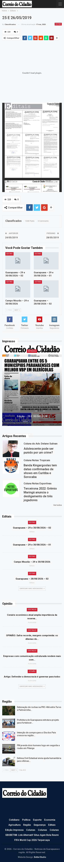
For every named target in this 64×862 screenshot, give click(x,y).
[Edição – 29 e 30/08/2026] (32, 385)
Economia (49, 819)
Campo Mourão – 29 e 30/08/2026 (32, 561)
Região (27, 824)
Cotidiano (14, 819)
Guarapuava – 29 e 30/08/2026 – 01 (32, 544)
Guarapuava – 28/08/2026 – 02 (32, 578)
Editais (58, 24)
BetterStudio (40, 857)
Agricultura (14, 824)
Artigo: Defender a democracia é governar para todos (32, 676)
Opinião (32, 671)
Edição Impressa (14, 830)
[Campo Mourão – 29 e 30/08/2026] (17, 289)
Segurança (40, 824)
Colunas (30, 830)
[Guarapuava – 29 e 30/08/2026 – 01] (46, 261)
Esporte (37, 819)
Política (26, 819)
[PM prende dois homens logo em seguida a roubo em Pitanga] (8, 749)
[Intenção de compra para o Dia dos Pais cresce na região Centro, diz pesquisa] (8, 736)
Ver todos (57, 505)
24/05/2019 (11, 237)
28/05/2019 (52, 237)
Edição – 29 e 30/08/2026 (32, 416)
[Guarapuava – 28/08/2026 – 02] (46, 289)
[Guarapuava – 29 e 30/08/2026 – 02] (17, 261)
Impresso (32, 351)
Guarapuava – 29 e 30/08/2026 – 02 (32, 527)
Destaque (32, 609)
